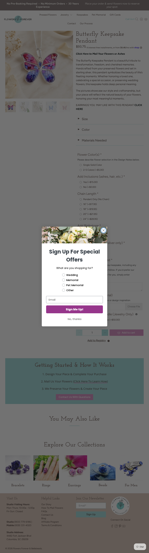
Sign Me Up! (74, 309)
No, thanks (74, 319)
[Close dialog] (103, 230)
